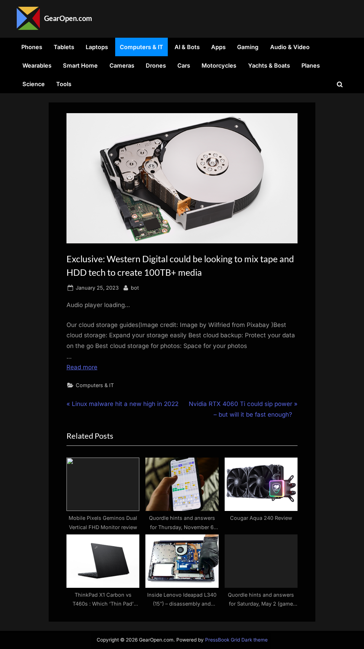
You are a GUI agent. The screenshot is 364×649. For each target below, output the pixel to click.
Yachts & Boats (269, 65)
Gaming (247, 47)
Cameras (121, 65)
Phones (31, 47)
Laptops (97, 47)
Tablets (64, 47)
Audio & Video (290, 47)
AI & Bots (187, 47)
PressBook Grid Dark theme (236, 640)
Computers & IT (141, 47)
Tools (63, 84)
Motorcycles (219, 65)
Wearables (37, 65)
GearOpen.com (68, 18)
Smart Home (80, 65)
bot (135, 287)
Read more (81, 367)
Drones (156, 65)
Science (33, 84)
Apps (218, 47)
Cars (183, 65)
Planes (310, 65)
